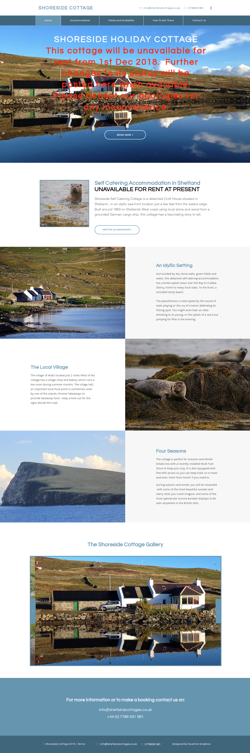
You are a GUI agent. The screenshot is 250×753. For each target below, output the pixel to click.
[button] (126, 611)
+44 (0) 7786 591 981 (125, 717)
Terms (81, 744)
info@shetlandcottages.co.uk (125, 710)
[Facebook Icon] (211, 8)
